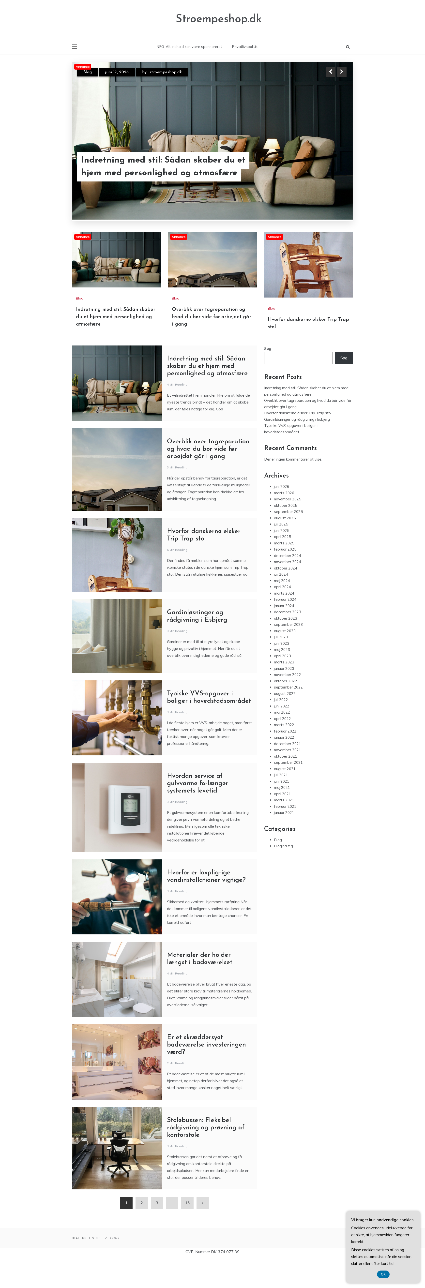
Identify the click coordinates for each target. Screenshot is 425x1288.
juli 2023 (281, 666)
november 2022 (287, 704)
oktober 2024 (285, 597)
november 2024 (287, 591)
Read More (332, 167)
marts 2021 (284, 829)
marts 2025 (284, 572)
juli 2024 (281, 603)
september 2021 (288, 791)
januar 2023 (284, 697)
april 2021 (282, 823)
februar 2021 (285, 835)
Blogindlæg (283, 875)
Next (342, 72)
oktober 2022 (285, 710)
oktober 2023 (285, 647)
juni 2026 (281, 515)
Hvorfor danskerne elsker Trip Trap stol (298, 442)
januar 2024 (284, 635)
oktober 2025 (285, 534)
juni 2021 (281, 810)
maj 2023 (282, 678)
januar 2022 (284, 766)
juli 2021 (281, 804)
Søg (267, 377)
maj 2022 (282, 741)
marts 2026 (284, 522)
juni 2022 (281, 735)
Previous (330, 72)
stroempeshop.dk (171, 72)
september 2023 (288, 653)
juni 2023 (281, 672)
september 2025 (288, 541)
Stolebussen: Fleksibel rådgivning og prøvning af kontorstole (205, 1157)
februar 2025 (285, 578)
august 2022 (285, 722)
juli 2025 (281, 553)
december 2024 (287, 585)
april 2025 (282, 566)
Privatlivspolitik (245, 46)
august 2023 (285, 660)
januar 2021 (284, 841)
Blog (87, 72)
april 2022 (282, 748)
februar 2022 (285, 760)
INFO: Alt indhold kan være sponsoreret (188, 46)
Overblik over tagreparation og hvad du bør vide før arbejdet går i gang (156, 167)
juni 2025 (281, 559)
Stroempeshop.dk (219, 19)
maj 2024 (282, 610)
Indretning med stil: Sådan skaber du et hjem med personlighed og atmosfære (115, 346)
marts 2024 (284, 622)
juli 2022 (281, 729)
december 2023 (287, 641)
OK (383, 1274)
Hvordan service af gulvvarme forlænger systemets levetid (197, 813)
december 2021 (287, 773)
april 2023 (282, 685)
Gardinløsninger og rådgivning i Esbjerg (297, 448)
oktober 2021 (285, 785)
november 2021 (287, 779)
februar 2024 (285, 628)
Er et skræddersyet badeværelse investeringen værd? (206, 1074)
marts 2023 (284, 691)
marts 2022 (284, 754)
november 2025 (287, 528)
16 (187, 1232)
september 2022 (288, 716)
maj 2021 (282, 816)
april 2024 (282, 616)
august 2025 (285, 547)
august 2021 (285, 798)
